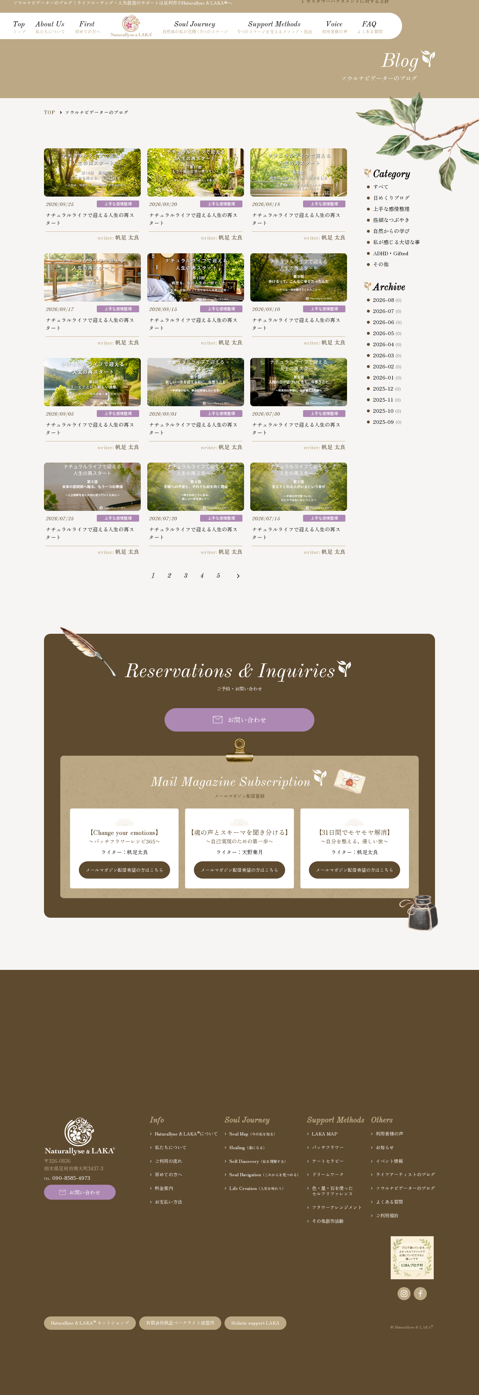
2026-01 (387, 377)
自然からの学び (391, 231)
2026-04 (387, 344)
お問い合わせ (247, 719)
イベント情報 (389, 1161)
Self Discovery (258, 1161)
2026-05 (387, 333)
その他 (381, 264)
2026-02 (387, 366)
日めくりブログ (391, 197)
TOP (49, 112)
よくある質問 (389, 1202)
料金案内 (164, 1188)
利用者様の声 (389, 1133)
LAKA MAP (325, 1133)
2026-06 (387, 322)
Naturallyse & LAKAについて (186, 1133)
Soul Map (253, 1133)
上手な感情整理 (391, 209)
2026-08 (387, 300)
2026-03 (387, 355)
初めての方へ (168, 1174)
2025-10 (387, 411)
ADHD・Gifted (390, 253)
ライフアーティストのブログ (405, 1174)
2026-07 (387, 311)
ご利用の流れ (168, 1161)
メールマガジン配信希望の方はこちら (124, 870)
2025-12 (387, 389)
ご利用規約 (387, 1215)
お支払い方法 (168, 1202)
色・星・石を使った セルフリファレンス (332, 1190)
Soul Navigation (264, 1174)
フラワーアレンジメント (337, 1207)
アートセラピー (328, 1161)
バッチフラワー (328, 1147)
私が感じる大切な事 (396, 242)
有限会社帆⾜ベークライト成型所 (180, 1322)
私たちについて (171, 1147)
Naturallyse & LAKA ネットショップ (90, 1322)
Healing (248, 1147)
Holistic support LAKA (255, 1322)
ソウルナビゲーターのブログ (405, 1188)
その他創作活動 (328, 1221)
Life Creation (257, 1188)
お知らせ (385, 1147)
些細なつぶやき (391, 220)
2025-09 (387, 422)
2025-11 (387, 400)
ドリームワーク (328, 1174)
